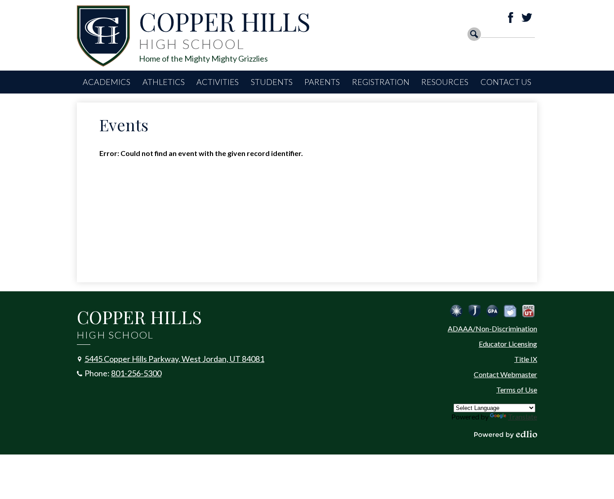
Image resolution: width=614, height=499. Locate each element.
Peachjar (510, 311)
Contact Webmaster (505, 374)
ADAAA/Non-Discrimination (492, 328)
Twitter (526, 17)
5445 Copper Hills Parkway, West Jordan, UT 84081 (174, 359)
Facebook (510, 17)
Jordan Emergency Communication (456, 311)
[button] (106, 82)
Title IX (525, 359)
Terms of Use (516, 389)
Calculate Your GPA (492, 311)
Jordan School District (474, 311)
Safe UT (528, 311)
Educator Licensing (508, 343)
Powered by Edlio (505, 434)
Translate (522, 416)
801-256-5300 (136, 373)
